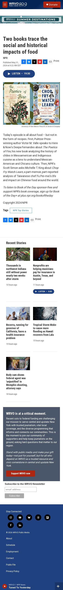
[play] (5, 586)
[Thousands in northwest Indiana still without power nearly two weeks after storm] (18, 254)
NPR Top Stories (21, 210)
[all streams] (59, 586)
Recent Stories (16, 243)
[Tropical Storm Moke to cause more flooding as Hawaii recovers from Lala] (45, 313)
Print (56, 61)
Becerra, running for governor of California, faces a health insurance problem (17, 331)
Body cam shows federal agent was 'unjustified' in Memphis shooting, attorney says (16, 381)
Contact (10, 558)
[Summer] (31, 19)
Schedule (10, 545)
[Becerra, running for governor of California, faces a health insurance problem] (18, 313)
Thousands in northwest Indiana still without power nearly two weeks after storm (16, 272)
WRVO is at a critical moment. (26, 413)
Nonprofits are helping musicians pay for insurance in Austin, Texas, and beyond (44, 272)
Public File (11, 565)
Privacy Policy (12, 571)
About (9, 538)
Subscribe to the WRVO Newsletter (25, 484)
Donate (53, 4)
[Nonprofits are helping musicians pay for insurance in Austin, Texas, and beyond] (45, 254)
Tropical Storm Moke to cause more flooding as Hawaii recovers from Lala (44, 329)
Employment (12, 552)
